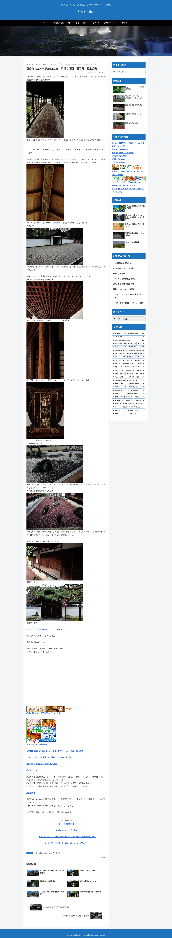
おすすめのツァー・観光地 (123, 268)
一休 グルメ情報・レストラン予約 (128, 303)
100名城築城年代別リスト (122, 263)
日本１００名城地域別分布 (123, 284)
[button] (143, 72)
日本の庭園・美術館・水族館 (44, 853)
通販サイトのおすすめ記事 (123, 289)
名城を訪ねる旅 (118, 274)
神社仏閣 (57, 853)
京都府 (30, 853)
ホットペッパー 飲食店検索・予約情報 (129, 296)
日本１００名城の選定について (125, 279)
